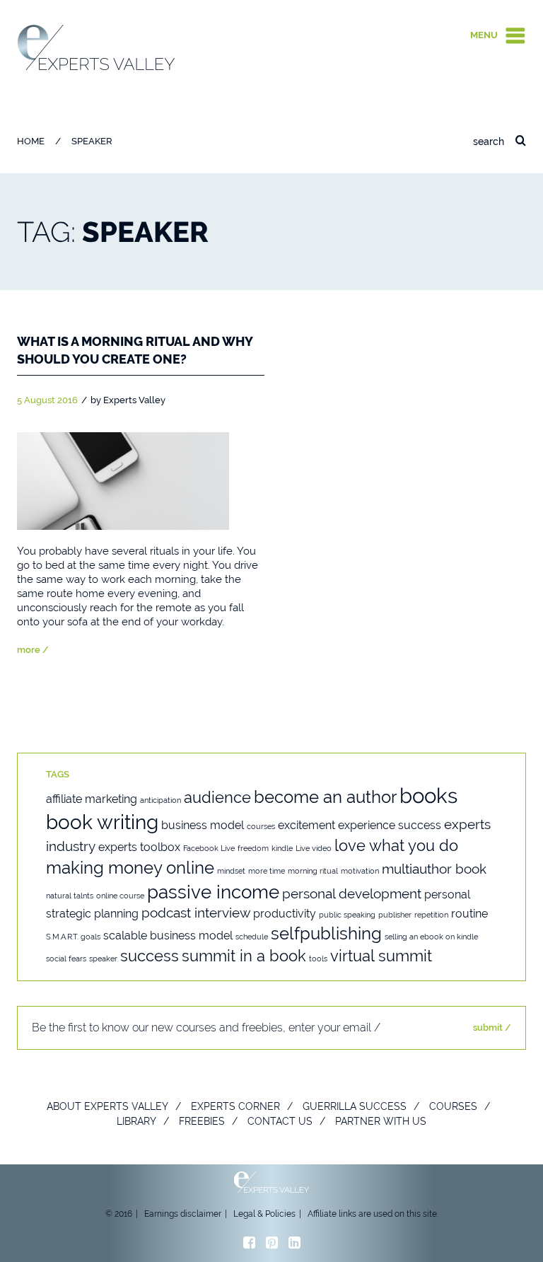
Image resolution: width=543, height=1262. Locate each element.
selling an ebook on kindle (431, 936)
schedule (251, 936)
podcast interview (195, 913)
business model (202, 825)
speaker (103, 958)
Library (136, 1121)
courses (261, 826)
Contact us (280, 1121)
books (428, 795)
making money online (130, 867)
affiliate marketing (91, 799)
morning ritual (313, 871)
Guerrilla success (355, 1106)
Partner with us (380, 1121)
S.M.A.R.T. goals (73, 936)
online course (120, 895)
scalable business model (168, 935)
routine (469, 913)
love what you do (396, 845)
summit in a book (244, 955)
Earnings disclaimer (182, 1214)
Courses (453, 1106)
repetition (431, 914)
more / (33, 649)
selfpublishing (326, 933)
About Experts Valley (107, 1106)
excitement (306, 825)
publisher (394, 914)
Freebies (202, 1121)
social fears (66, 958)
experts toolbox (139, 847)
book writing (102, 822)
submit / (492, 1027)
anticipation (160, 800)
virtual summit (381, 955)
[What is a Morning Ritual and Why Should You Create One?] (123, 480)
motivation (360, 871)
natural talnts (69, 895)
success (149, 955)
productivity (284, 913)
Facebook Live (209, 848)
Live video (314, 848)
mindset (231, 871)
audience (217, 797)
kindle (282, 848)
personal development (351, 894)
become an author (325, 797)
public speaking (347, 914)
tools (318, 958)
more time (266, 871)
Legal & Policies (264, 1214)
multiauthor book (434, 869)
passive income (213, 892)
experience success (389, 825)
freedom (253, 848)
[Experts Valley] (96, 46)
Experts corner (235, 1106)
